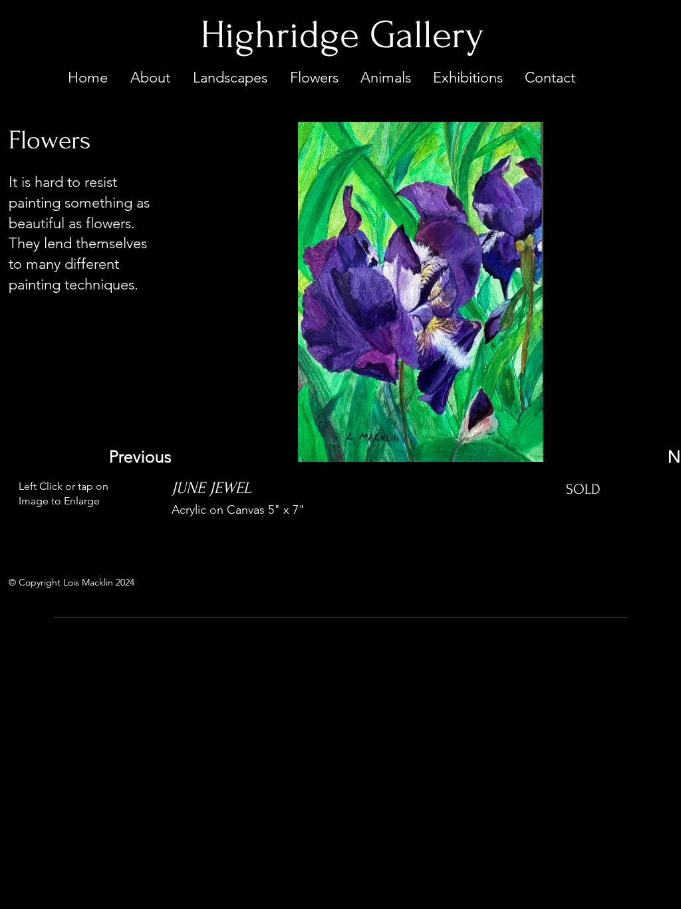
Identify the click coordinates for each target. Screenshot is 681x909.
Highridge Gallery (341, 35)
